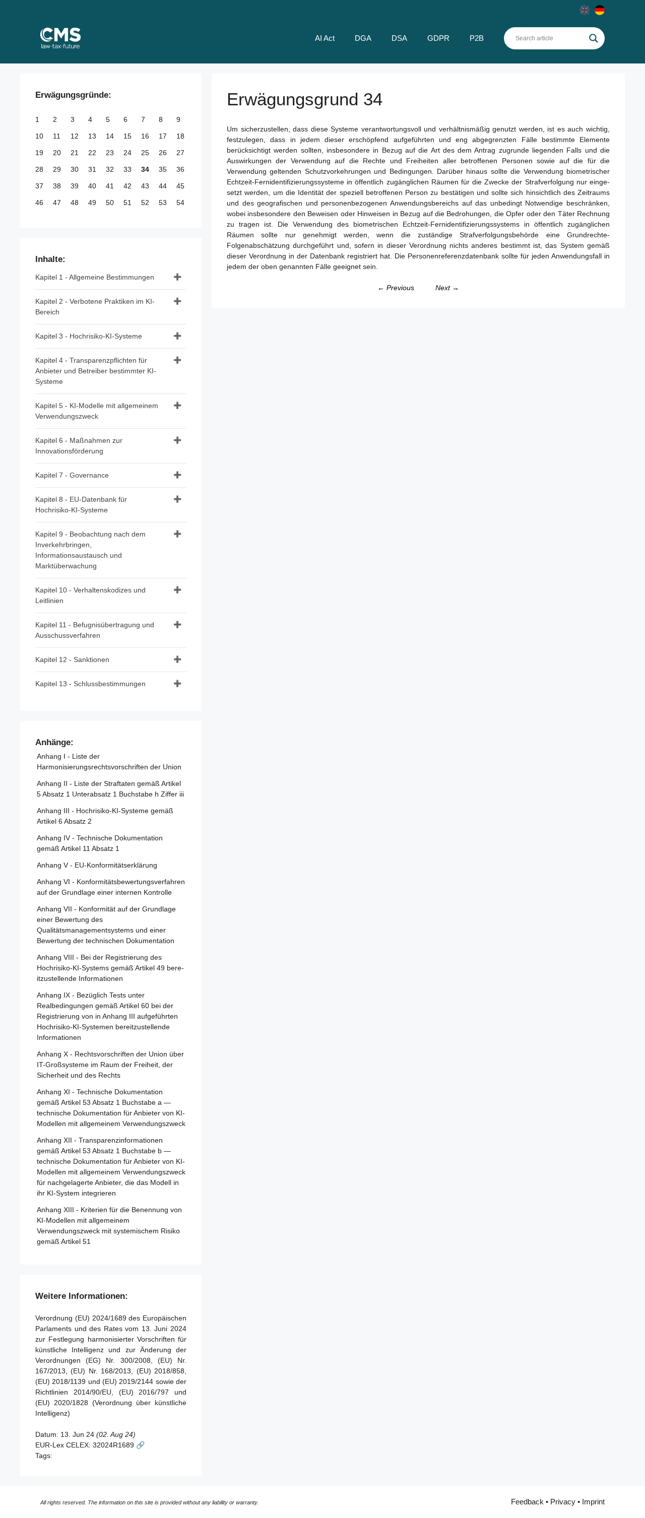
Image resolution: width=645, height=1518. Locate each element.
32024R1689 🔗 (119, 1445)
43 (146, 186)
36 (181, 169)
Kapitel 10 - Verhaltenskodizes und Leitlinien (90, 595)
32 (111, 169)
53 (164, 203)
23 (111, 153)
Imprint (593, 1501)
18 (181, 136)
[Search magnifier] (594, 38)
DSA (399, 38)
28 (40, 169)
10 (40, 136)
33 (128, 169)
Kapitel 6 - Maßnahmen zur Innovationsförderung (78, 445)
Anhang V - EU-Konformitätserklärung (97, 865)
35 (164, 169)
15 (128, 136)
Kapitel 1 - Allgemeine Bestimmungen (94, 277)
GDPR (438, 38)
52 (146, 203)
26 (164, 153)
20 (58, 153)
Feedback (527, 1501)
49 (93, 203)
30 (76, 169)
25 (146, 153)
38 (58, 186)
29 (58, 169)
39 (76, 186)
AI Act (325, 38)
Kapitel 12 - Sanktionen (72, 659)
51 (128, 203)
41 (111, 186)
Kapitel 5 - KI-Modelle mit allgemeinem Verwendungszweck (96, 411)
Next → (447, 288)
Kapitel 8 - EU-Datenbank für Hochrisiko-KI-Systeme (81, 504)
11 (57, 136)
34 (146, 169)
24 (128, 153)
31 (93, 169)
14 (111, 136)
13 (93, 136)
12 (76, 136)
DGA (363, 38)
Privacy (562, 1501)
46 (40, 203)
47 (58, 203)
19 (40, 153)
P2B (477, 38)
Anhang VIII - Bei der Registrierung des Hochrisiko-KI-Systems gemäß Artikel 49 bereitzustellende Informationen (110, 967)
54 (181, 203)
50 (111, 203)
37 (40, 186)
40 (93, 186)
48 (76, 203)
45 (181, 186)
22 (93, 153)
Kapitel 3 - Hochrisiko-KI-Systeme (88, 336)
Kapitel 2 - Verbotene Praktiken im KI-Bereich (95, 306)
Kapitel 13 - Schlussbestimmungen (90, 684)
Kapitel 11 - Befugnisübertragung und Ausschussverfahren (94, 630)
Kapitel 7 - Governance (72, 475)
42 (128, 186)
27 (181, 153)
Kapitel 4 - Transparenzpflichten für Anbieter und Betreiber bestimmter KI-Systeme (95, 370)
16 (146, 136)
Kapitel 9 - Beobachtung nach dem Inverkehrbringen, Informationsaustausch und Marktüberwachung (90, 550)
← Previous (395, 288)
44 (164, 186)
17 (164, 136)
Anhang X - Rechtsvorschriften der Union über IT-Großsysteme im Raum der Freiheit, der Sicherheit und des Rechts (110, 1064)
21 (76, 153)
